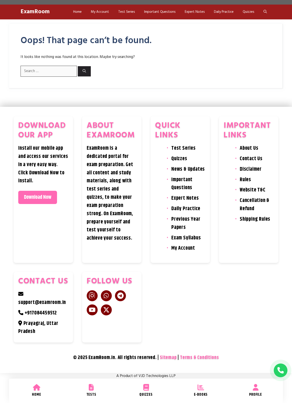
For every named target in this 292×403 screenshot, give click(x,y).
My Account (100, 12)
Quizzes (248, 12)
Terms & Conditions (199, 357)
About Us (249, 148)
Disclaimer (251, 169)
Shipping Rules (255, 219)
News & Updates (188, 169)
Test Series (126, 12)
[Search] (84, 71)
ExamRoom (35, 11)
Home (77, 12)
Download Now (37, 197)
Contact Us (251, 159)
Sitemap (168, 357)
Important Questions (160, 12)
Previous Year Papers (185, 223)
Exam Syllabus (186, 238)
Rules (245, 180)
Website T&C (253, 190)
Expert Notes (195, 12)
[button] (265, 12)
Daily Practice (224, 12)
